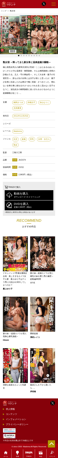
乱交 (15, 139)
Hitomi (6, 340)
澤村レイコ (35, 337)
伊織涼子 (31, 102)
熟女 (15, 145)
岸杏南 (33, 391)
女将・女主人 (44, 139)
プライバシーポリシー (17, 424)
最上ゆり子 (8, 289)
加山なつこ (44, 102)
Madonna (18, 131)
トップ (3, 11)
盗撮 (24, 139)
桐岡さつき (18, 102)
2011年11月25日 (21, 116)
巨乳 (32, 139)
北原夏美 (17, 108)
